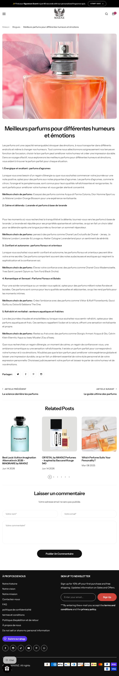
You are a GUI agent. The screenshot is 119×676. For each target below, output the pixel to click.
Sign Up (107, 597)
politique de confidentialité (16, 609)
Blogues (16, 27)
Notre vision (8, 588)
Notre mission (9, 594)
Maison (5, 27)
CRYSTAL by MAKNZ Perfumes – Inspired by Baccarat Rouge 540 (59, 460)
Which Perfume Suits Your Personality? (96, 459)
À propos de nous (11, 625)
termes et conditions (13, 614)
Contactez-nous (11, 599)
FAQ (4, 604)
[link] (18, 374)
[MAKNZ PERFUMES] (59, 14)
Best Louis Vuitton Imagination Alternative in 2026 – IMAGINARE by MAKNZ (19, 460)
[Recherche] (106, 13)
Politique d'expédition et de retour (20, 620)
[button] (50, 477)
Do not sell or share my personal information (26, 630)
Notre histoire (9, 583)
